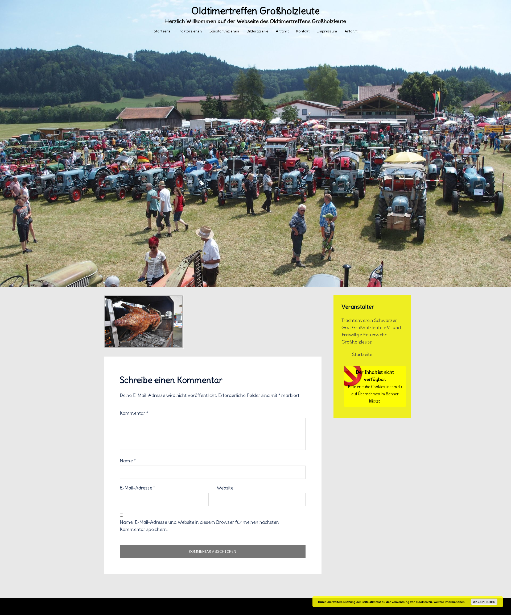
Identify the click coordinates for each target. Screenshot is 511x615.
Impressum (327, 31)
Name (128, 461)
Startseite (162, 31)
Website (225, 488)
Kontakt (303, 31)
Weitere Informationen (449, 602)
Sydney (224, 606)
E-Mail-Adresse (137, 488)
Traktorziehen (190, 31)
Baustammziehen (224, 31)
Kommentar (134, 413)
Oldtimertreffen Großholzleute (255, 11)
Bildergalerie (257, 31)
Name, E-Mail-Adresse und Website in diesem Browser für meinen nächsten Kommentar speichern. (199, 525)
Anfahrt (282, 31)
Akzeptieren (484, 601)
